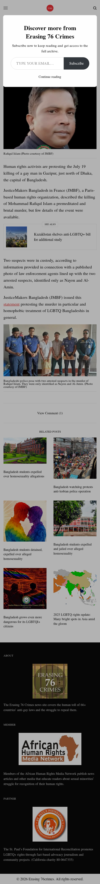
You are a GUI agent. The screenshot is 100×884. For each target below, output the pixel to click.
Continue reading (50, 76)
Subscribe (76, 63)
